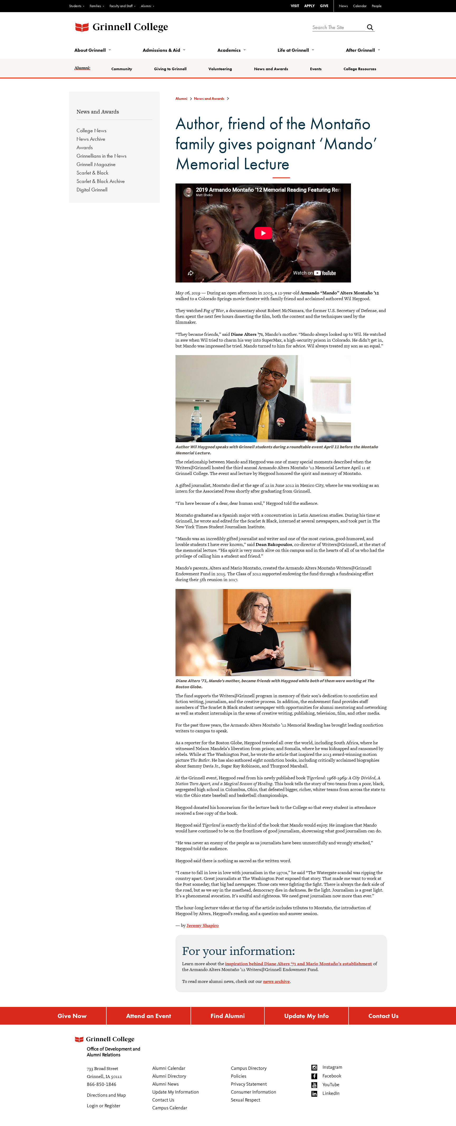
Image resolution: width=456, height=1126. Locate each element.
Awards (85, 147)
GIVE (324, 5)
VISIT (295, 5)
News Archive (91, 138)
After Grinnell (360, 50)
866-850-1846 (101, 1084)
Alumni (146, 5)
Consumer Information (253, 1092)
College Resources (360, 69)
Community (121, 69)
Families (95, 5)
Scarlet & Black (92, 172)
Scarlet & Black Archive (101, 181)
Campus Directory (249, 1068)
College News (91, 130)
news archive (276, 981)
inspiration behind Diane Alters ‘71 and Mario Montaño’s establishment (298, 963)
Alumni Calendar (168, 1068)
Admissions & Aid (161, 50)
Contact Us (383, 1016)
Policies (238, 1076)
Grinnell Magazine (96, 164)
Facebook (331, 1076)
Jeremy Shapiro (203, 925)
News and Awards (271, 69)
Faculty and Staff (121, 5)
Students (75, 5)
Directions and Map (106, 1095)
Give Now (72, 1016)
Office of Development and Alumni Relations (113, 1052)
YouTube (330, 1084)
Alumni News (165, 1084)
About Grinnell (90, 50)
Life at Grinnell (293, 50)
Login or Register (103, 1106)
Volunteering (220, 69)
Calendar (360, 5)
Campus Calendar (169, 1108)
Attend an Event (148, 1016)
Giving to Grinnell (170, 69)
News (343, 5)
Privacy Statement (249, 1084)
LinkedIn (331, 1093)
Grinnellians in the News (101, 155)
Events (316, 69)
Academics (229, 50)
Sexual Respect (245, 1100)
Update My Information (175, 1092)
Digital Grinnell (92, 189)
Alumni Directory (169, 1076)
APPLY (309, 5)
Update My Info (306, 1016)
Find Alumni (228, 1016)
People (377, 5)
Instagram (332, 1067)
